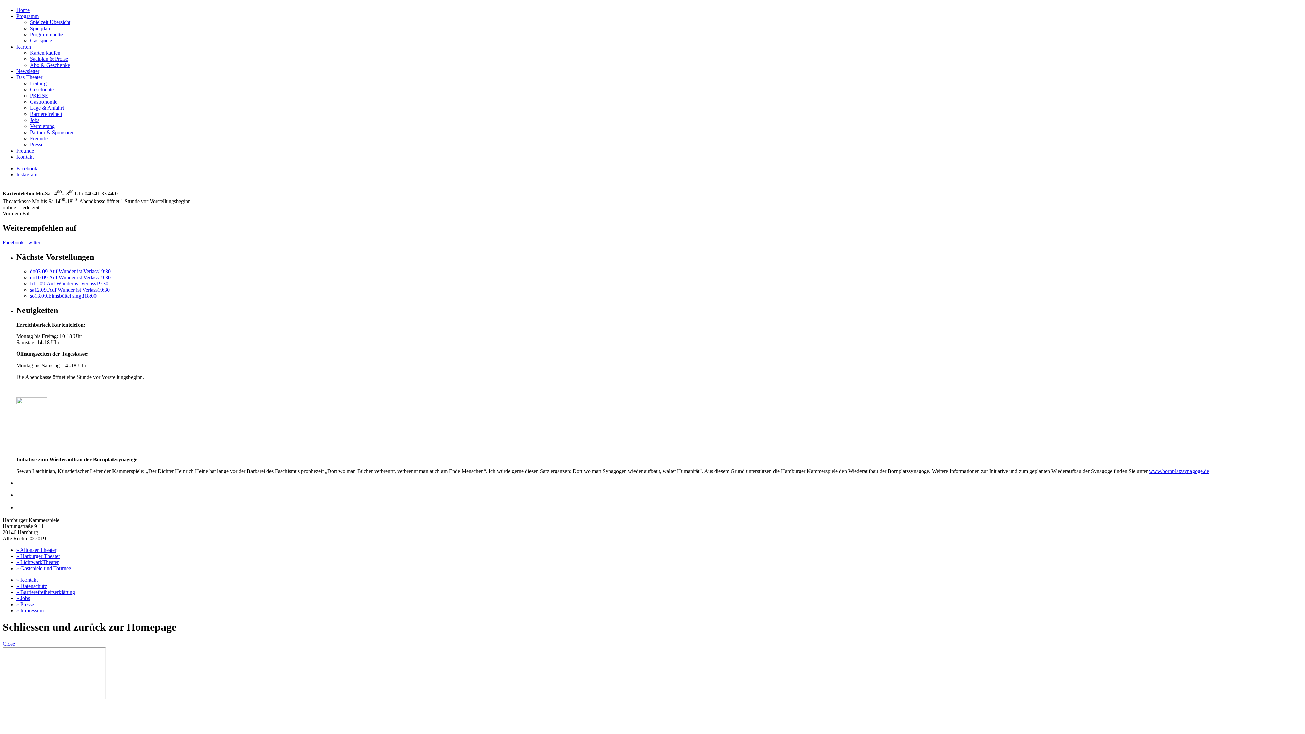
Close (9, 644)
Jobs (34, 120)
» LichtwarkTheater (37, 562)
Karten (23, 47)
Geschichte (42, 89)
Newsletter (27, 71)
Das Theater (29, 77)
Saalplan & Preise (49, 59)
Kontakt (25, 157)
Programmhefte (46, 34)
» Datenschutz (31, 586)
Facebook (26, 168)
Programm (27, 16)
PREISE (39, 96)
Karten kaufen (45, 53)
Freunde (39, 138)
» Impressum (30, 610)
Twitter (32, 242)
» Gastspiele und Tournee (43, 568)
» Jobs (23, 598)
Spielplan (40, 28)
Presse (37, 144)
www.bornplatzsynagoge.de (1179, 471)
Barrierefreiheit (46, 114)
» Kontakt (27, 580)
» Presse (25, 604)
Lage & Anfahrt (47, 108)
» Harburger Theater (38, 556)
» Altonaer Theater (36, 550)
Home (23, 10)
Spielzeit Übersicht (50, 22)
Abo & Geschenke (50, 65)
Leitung (38, 83)
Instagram (26, 174)
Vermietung (42, 126)
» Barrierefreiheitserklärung (45, 592)
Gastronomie (43, 102)
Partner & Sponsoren (52, 132)
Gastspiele (41, 40)
